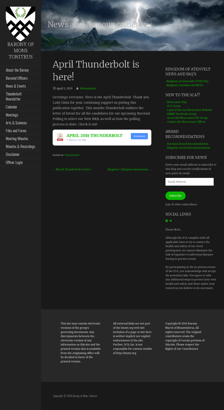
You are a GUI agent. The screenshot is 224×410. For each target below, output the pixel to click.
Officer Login (14, 162)
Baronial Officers (17, 78)
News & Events (16, 86)
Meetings (12, 115)
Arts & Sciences (16, 122)
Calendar (11, 107)
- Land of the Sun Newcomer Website (188, 110)
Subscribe (175, 195)
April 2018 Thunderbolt (94, 135)
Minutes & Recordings (20, 146)
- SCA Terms (173, 106)
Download (139, 136)
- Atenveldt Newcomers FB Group (186, 117)
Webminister (88, 88)
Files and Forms (16, 130)
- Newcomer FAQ (176, 102)
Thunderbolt (72, 155)
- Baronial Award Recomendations (186, 143)
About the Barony (17, 70)
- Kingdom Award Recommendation (187, 147)
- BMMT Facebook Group (180, 113)
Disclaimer (13, 154)
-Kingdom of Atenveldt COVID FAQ (186, 81)
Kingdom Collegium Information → (129, 169)
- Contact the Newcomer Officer (185, 121)
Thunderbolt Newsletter (14, 96)
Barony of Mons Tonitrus (20, 50)
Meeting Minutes (17, 138)
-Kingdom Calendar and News (184, 85)
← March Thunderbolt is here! (72, 169)
